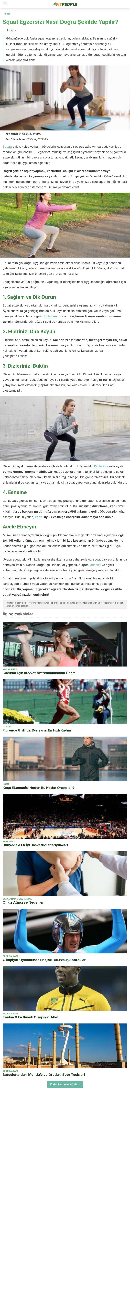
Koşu (6, 784)
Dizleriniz (101, 466)
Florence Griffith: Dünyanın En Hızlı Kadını (37, 730)
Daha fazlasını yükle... (65, 1084)
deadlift (95, 565)
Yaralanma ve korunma (17, 899)
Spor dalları (10, 956)
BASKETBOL (9, 841)
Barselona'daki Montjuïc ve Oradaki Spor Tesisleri (44, 1075)
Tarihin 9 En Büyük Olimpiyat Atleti (31, 1017)
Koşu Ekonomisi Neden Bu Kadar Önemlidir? (39, 788)
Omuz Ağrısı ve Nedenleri (24, 902)
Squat (7, 146)
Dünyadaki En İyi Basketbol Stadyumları (35, 845)
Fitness (6, 13)
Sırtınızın (50, 316)
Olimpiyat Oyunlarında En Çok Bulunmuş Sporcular (44, 960)
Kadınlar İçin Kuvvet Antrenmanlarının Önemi (39, 673)
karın (38, 517)
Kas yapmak (10, 669)
